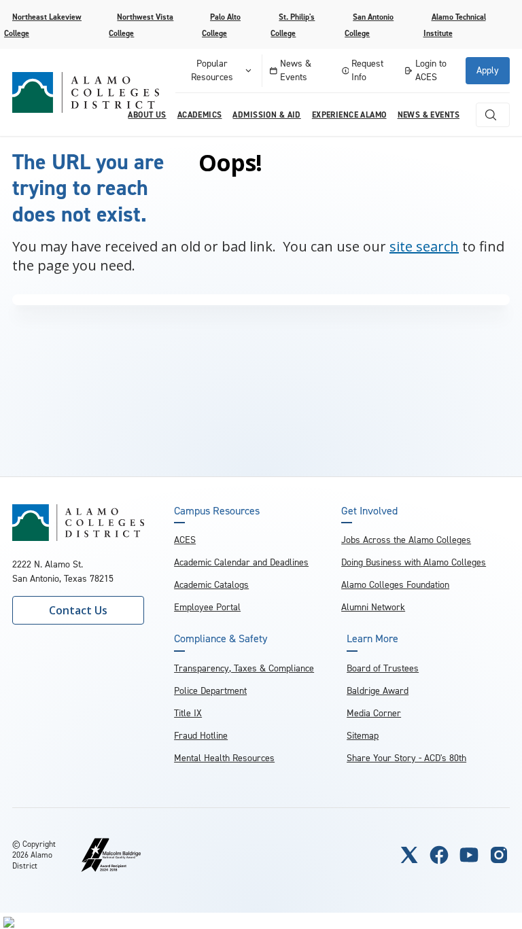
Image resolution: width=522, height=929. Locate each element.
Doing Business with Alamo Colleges (413, 562)
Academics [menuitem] (199, 114)
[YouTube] (469, 855)
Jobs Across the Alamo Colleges (406, 539)
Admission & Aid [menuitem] (266, 114)
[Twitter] (409, 855)
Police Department (210, 690)
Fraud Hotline (201, 735)
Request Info (367, 70)
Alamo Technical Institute (454, 25)
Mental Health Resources (224, 758)
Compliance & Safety (220, 639)
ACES (185, 539)
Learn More (372, 639)
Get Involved (369, 511)
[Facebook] (439, 855)
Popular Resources (212, 70)
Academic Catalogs (211, 584)
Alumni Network (373, 607)
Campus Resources (217, 511)
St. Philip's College (293, 25)
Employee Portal (207, 607)
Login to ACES (431, 70)
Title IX (188, 713)
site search (424, 246)
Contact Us (78, 610)
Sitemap (363, 735)
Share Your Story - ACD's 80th (406, 758)
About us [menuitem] (147, 114)
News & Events (295, 70)
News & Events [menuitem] (428, 114)
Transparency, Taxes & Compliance (244, 668)
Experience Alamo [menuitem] (349, 114)
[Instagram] (499, 855)
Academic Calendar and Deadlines (241, 562)
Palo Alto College (221, 25)
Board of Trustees (383, 668)
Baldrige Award (377, 690)
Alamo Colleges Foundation (395, 584)
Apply (487, 70)
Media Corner (374, 713)
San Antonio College (369, 25)
